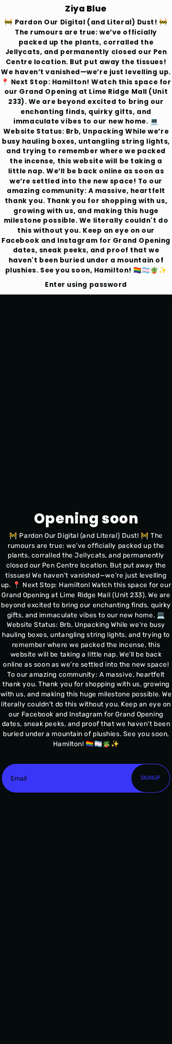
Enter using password (86, 284)
